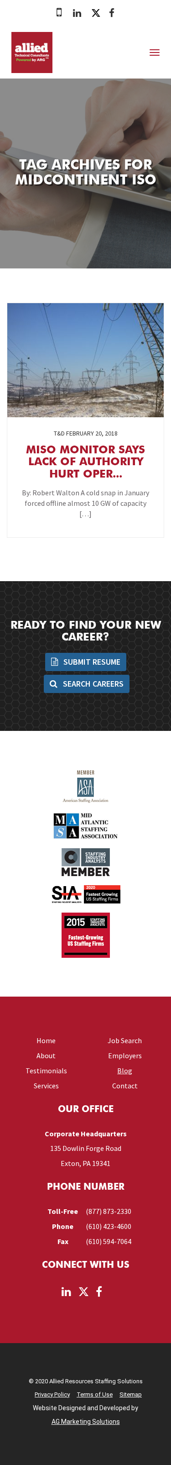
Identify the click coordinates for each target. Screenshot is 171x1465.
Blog (124, 1070)
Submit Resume (91, 661)
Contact (125, 1085)
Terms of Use (95, 1394)
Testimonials (46, 1070)
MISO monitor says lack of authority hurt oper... (85, 462)
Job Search (125, 1040)
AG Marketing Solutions (86, 1421)
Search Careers (92, 683)
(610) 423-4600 (108, 1226)
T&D (59, 433)
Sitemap (130, 1394)
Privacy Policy (52, 1394)
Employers (125, 1055)
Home (46, 1040)
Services (46, 1085)
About (46, 1055)
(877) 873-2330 (108, 1211)
